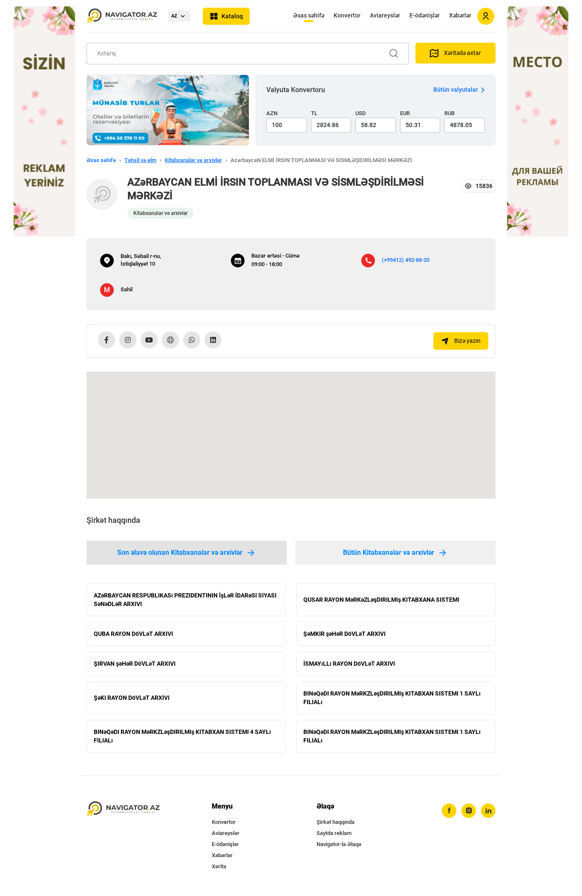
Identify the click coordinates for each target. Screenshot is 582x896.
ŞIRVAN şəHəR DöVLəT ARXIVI (135, 663)
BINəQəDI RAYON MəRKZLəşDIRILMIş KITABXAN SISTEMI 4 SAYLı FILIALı (182, 736)
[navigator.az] (123, 809)
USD (360, 113)
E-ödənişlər (424, 15)
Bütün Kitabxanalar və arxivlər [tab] (388, 552)
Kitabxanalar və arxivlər (193, 160)
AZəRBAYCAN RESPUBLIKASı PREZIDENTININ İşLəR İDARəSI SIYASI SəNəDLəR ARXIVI (185, 599)
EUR (405, 113)
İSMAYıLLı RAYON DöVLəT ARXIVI (349, 663)
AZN (271, 113)
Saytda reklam (334, 833)
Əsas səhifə (308, 15)
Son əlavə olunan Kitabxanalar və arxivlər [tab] (179, 552)
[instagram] (468, 810)
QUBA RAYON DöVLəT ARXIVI (133, 633)
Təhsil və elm (140, 160)
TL (314, 113)
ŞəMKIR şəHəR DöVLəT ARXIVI (344, 633)
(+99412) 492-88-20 (405, 260)
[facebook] (449, 810)
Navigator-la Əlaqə (339, 844)
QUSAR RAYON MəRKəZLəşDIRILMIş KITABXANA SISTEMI (381, 599)
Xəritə (219, 866)
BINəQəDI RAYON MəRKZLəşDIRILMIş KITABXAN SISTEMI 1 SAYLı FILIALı (392, 697)
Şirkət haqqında (335, 822)
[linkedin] (488, 810)
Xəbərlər (460, 15)
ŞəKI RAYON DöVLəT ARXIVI (132, 697)
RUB (449, 113)
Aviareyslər (385, 15)
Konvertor (347, 15)
